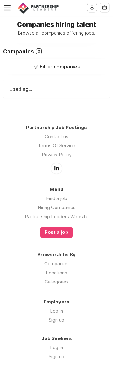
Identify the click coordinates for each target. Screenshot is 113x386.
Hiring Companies (57, 207)
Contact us (56, 136)
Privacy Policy (57, 155)
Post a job (56, 232)
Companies (56, 264)
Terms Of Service (56, 145)
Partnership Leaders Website (57, 216)
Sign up (56, 320)
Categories (57, 282)
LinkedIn (56, 168)
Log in (56, 311)
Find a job (56, 198)
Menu (8, 8)
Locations (56, 273)
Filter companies (60, 66)
